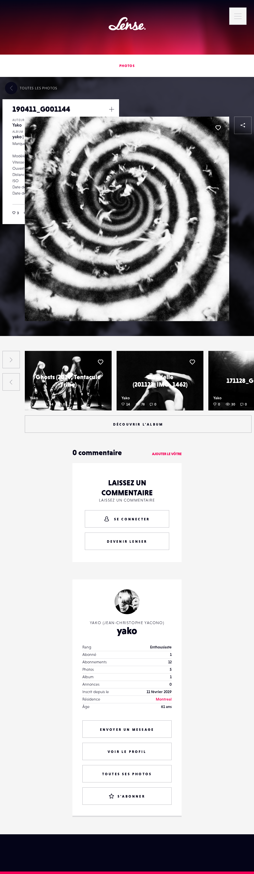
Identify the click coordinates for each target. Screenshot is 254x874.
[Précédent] (11, 382)
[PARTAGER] (243, 125)
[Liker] (218, 127)
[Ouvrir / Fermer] (111, 109)
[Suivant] (11, 359)
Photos (127, 66)
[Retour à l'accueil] (127, 23)
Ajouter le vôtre (167, 454)
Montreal (164, 699)
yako (127, 630)
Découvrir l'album (138, 424)
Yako (17, 125)
